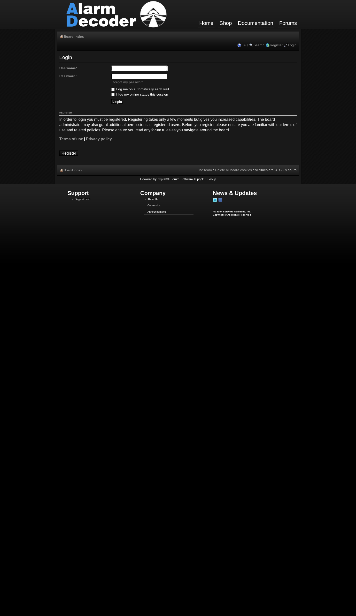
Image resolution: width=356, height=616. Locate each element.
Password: (68, 76)
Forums (288, 23)
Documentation (255, 23)
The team (204, 170)
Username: (68, 68)
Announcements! (157, 211)
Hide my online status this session (141, 94)
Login (292, 45)
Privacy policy (99, 139)
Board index (74, 36)
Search (259, 45)
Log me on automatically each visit (142, 89)
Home (206, 23)
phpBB (162, 179)
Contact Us (154, 205)
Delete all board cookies (233, 170)
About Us (152, 199)
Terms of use (71, 139)
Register (276, 45)
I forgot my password (127, 82)
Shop (225, 23)
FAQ (244, 45)
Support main (82, 199)
